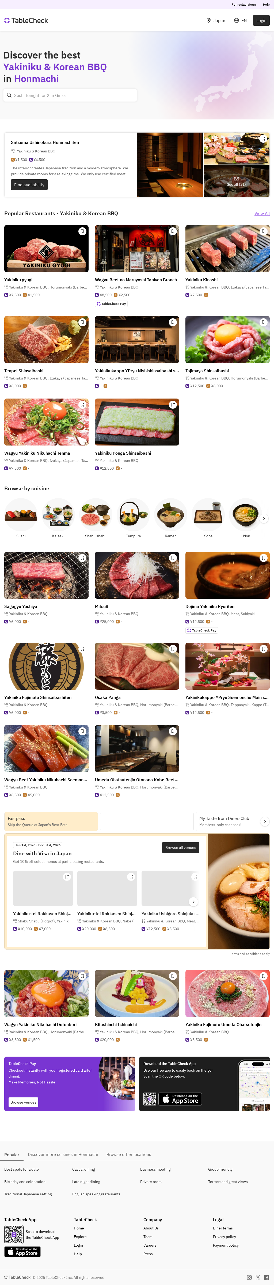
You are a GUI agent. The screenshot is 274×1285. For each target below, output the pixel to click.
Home (79, 1228)
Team (148, 1236)
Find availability (29, 184)
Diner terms (223, 1228)
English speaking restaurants (96, 1194)
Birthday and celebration (24, 1181)
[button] (49, 287)
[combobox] (70, 95)
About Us (151, 1228)
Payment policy (226, 1245)
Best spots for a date (21, 1169)
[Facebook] (266, 1277)
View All (262, 213)
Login (261, 20)
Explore (80, 1236)
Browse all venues (180, 847)
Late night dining (86, 1181)
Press (148, 1253)
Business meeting (155, 1169)
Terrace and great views (228, 1181)
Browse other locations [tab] (128, 1154)
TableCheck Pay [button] (114, 304)
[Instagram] (249, 1277)
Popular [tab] (11, 1154)
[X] (258, 1277)
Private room (151, 1181)
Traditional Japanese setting (28, 1194)
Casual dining (83, 1169)
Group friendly (220, 1169)
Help (266, 4)
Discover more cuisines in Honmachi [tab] (63, 1154)
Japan (219, 20)
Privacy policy (224, 1236)
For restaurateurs (244, 4)
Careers (150, 1245)
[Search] (9, 95)
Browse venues (23, 1102)
